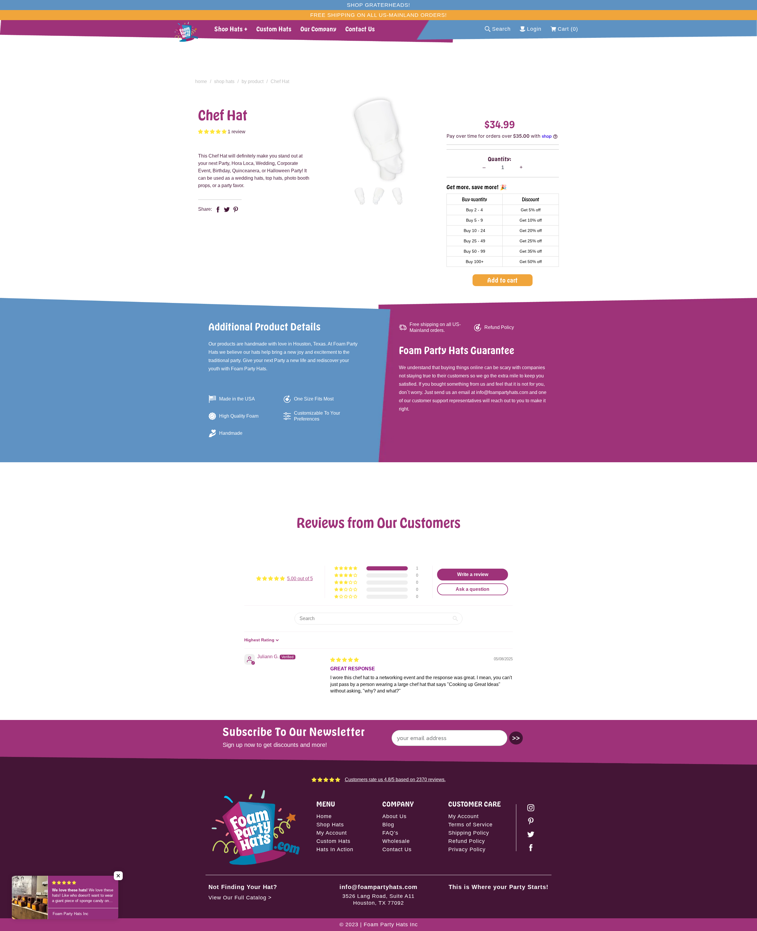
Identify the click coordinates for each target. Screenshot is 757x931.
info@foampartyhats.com (378, 887)
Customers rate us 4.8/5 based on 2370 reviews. (395, 779)
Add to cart (502, 280)
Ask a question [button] (472, 589)
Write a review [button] (472, 574)
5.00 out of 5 (300, 578)
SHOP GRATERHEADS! (378, 5)
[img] (344, 659)
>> (516, 738)
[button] (213, 131)
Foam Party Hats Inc (391, 924)
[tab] (359, 196)
